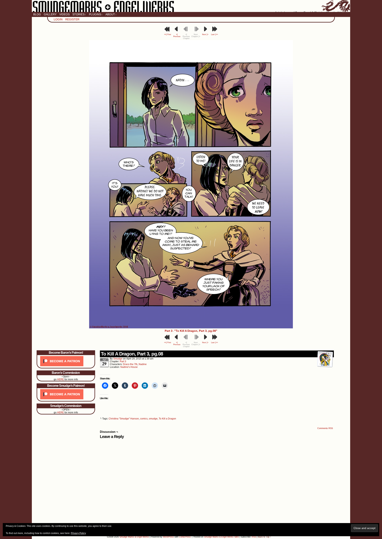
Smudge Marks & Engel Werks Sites (221, 537)
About (111, 14)
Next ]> (205, 34)
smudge (117, 358)
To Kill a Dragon (167, 418)
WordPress (168, 537)
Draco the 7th (130, 364)
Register (72, 19)
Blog (37, 14)
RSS (254, 537)
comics (144, 418)
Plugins (96, 14)
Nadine (143, 364)
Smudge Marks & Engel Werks (191, 6)
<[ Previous (176, 35)
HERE (60, 379)
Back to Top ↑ (264, 537)
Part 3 (168, 330)
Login (58, 19)
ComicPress (185, 537)
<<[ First (167, 34)
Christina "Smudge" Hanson (124, 418)
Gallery (50, 14)
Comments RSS (325, 428)
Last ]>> (214, 34)
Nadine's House (129, 367)
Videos (64, 14)
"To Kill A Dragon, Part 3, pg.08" (195, 330)
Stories (79, 14)
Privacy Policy (78, 533)
